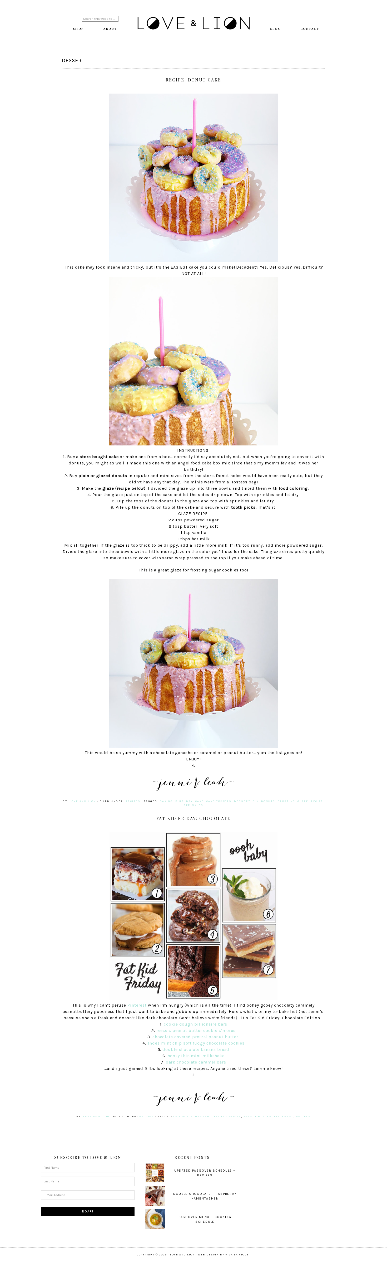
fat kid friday (227, 1116)
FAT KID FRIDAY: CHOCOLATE (193, 818)
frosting (286, 801)
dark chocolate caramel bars (196, 1062)
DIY (256, 801)
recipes (133, 801)
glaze (303, 801)
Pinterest (137, 1005)
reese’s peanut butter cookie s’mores (196, 1030)
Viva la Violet (237, 1254)
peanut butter (258, 1116)
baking (166, 801)
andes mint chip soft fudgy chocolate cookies (196, 1043)
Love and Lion (193, 24)
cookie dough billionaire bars (195, 1024)
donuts (268, 801)
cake (199, 801)
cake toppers (219, 801)
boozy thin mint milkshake (196, 1055)
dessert (242, 801)
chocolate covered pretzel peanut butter (196, 1036)
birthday (184, 801)
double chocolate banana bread (195, 1049)
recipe (317, 801)
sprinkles (193, 805)
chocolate (183, 1116)
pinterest (284, 1116)
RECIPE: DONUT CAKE (193, 79)
